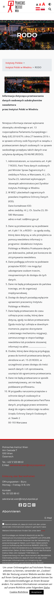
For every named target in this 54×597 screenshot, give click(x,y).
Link (43, 531)
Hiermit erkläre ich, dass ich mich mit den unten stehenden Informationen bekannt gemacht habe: (24, 525)
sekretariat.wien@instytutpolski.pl (27, 465)
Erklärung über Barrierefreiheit (18, 476)
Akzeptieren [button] (36, 592)
